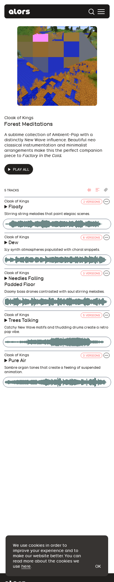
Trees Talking (23, 320)
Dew (13, 242)
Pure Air (17, 360)
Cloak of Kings (18, 117)
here (26, 566)
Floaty (15, 206)
